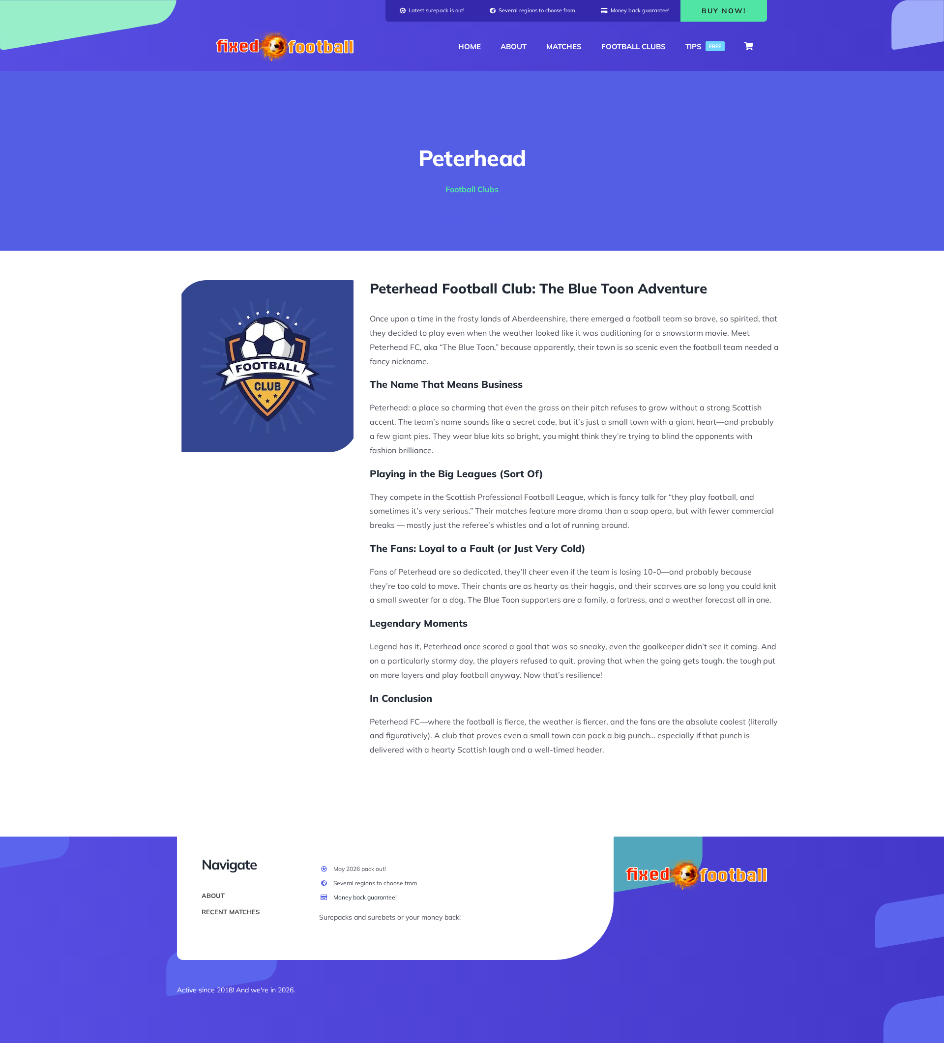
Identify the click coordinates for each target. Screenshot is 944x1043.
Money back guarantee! (365, 897)
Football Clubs (472, 189)
